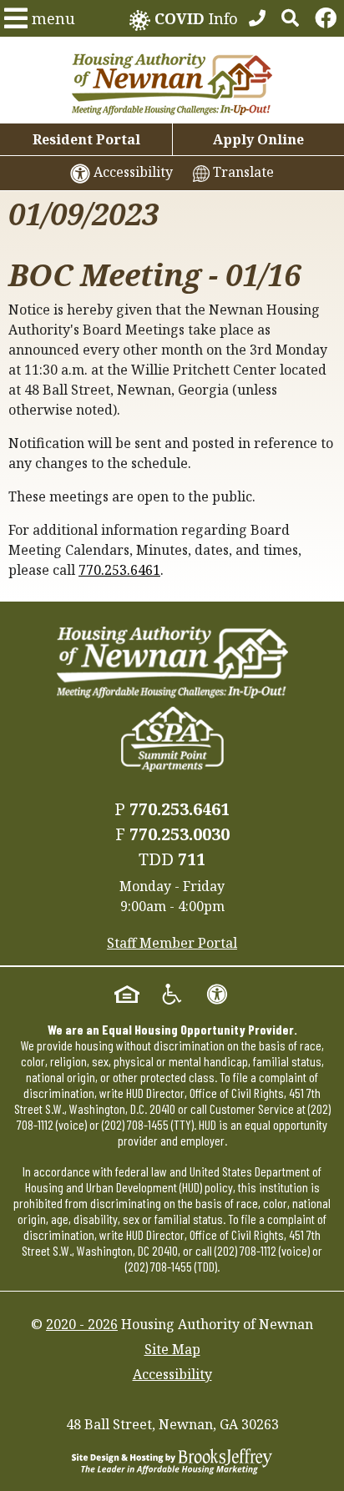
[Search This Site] (290, 18)
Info (196, 18)
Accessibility (172, 1374)
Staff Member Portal (172, 943)
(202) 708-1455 (135, 1124)
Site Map (172, 1349)
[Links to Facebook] (325, 18)
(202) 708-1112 (245, 1250)
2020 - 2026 (82, 1324)
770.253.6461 (119, 570)
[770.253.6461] (257, 18)
